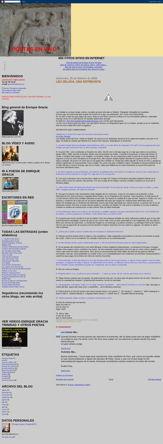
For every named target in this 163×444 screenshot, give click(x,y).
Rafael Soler (6, 279)
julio (3, 402)
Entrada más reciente (65, 379)
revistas (5, 378)
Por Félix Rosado (63, 136)
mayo (4, 404)
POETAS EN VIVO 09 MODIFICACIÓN (16, 269)
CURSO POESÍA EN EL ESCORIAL (15, 247)
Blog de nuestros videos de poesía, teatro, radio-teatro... (83, 65)
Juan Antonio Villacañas (10, 261)
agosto (4, 390)
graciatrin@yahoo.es (16, 84)
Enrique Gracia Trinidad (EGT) (25, 424)
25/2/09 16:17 (66, 348)
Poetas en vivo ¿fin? (9, 271)
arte (3, 360)
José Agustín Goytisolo (10, 257)
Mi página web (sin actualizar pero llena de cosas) (84, 69)
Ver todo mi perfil (8, 437)
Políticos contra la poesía (11, 273)
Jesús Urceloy (7, 255)
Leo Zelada (66, 332)
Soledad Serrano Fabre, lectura (13, 287)
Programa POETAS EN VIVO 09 (14, 277)
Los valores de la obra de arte (12, 267)
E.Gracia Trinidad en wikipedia (14, 88)
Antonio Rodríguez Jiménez (12, 243)
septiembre (6, 397)
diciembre (5, 392)
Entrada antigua (154, 379)
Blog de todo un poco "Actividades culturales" (84, 67)
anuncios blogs (7, 358)
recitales (5, 376)
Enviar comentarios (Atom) (79, 385)
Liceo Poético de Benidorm (11, 265)
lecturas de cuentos (9, 366)
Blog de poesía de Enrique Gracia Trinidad (83, 63)
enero (4, 414)
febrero (4, 412)
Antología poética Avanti (10, 241)
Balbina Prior (6, 245)
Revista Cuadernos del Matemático (14, 281)
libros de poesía (7, 370)
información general (9, 364)
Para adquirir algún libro (11, 90)
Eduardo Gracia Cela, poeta (12, 253)
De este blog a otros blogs (11, 251)
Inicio (111, 379)
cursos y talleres (8, 362)
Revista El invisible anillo (11, 283)
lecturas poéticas (69, 321)
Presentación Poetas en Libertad (13, 275)
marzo (4, 409)
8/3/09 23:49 (65, 371)
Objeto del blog (7, 372)
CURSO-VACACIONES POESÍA (14, 249)
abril (3, 407)
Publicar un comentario (64, 375)
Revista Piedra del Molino (11, 285)
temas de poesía (8, 380)
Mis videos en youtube (11, 92)
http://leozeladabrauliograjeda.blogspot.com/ (85, 121)
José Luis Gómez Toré (10, 259)
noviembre (6, 395)
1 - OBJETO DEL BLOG (11, 239)
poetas (78, 321)
